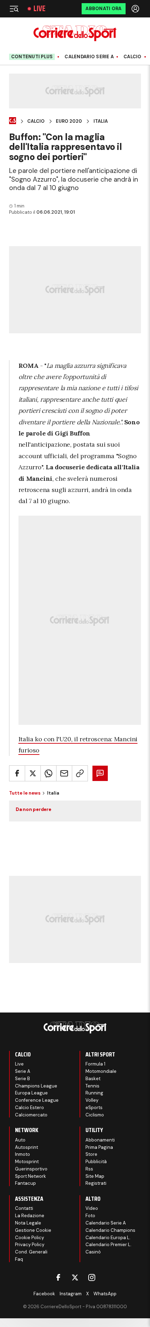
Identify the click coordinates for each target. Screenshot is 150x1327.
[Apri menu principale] (14, 9)
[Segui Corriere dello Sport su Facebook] (58, 1277)
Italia (100, 121)
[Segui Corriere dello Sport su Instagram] (92, 1277)
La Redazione (29, 1216)
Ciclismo (94, 1115)
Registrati (95, 1183)
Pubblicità (96, 1162)
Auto (20, 1140)
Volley (91, 1100)
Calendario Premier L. (108, 1245)
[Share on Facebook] (17, 773)
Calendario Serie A (89, 57)
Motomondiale (101, 1071)
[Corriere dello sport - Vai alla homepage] (74, 33)
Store (91, 1154)
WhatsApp (105, 1294)
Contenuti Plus (32, 57)
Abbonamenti (100, 1140)
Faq (19, 1259)
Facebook (44, 1294)
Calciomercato (31, 1115)
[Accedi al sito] (136, 9)
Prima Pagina (99, 1147)
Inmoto (22, 1154)
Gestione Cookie (33, 1230)
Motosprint (27, 1162)
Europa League (31, 1093)
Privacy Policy (29, 1245)
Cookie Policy (29, 1238)
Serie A (22, 1071)
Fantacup (25, 1183)
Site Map (94, 1176)
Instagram (71, 1294)
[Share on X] (32, 773)
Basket (92, 1079)
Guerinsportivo (31, 1169)
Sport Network (30, 1176)
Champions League (36, 1086)
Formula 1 (95, 1064)
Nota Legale (28, 1223)
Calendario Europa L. (107, 1238)
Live (39, 9)
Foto (90, 1216)
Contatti (24, 1208)
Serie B (22, 1079)
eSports (94, 1107)
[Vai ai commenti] (100, 773)
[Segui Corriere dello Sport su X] (75, 1277)
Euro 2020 (69, 121)
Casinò (93, 1252)
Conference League (37, 1100)
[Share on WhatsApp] (48, 773)
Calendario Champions (110, 1230)
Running (94, 1093)
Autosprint (26, 1147)
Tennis (92, 1086)
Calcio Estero (29, 1107)
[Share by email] (64, 773)
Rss (89, 1169)
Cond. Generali (31, 1252)
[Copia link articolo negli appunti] (80, 773)
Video (91, 1208)
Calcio (132, 57)
